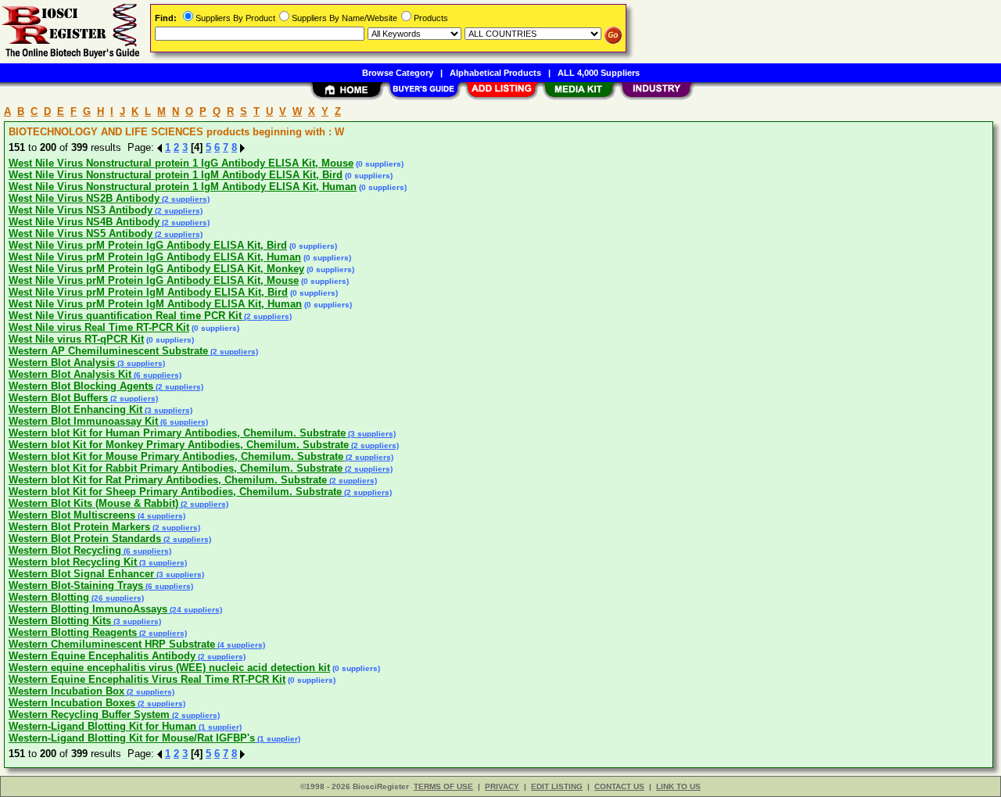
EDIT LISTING (557, 786)
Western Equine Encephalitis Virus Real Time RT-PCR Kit (147, 679)
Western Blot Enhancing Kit (75, 409)
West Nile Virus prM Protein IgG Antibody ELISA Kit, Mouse (154, 280)
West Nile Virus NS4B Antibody (84, 222)
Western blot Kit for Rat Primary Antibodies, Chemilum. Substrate (168, 480)
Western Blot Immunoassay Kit (83, 421)
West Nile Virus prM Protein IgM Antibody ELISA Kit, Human (155, 304)
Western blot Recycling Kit (73, 562)
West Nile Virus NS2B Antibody (84, 198)
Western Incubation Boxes (72, 703)
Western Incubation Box (66, 691)
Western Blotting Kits (60, 620)
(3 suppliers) (140, 363)
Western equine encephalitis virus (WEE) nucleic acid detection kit (169, 667)
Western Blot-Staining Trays (76, 585)
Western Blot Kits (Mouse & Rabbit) (93, 503)
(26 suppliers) (116, 598)
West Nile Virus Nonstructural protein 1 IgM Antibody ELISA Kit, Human (183, 186)
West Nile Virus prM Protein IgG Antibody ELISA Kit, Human (155, 257)
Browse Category (397, 72)
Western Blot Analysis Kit (70, 374)
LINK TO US (678, 786)
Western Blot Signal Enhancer (81, 574)
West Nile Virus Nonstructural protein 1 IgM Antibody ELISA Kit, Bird (176, 175)
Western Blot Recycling (65, 550)
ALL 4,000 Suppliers (599, 72)
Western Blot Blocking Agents (81, 386)
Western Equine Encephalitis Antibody (102, 656)
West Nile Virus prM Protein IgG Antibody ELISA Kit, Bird (148, 245)
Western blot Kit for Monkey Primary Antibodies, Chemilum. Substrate (179, 445)
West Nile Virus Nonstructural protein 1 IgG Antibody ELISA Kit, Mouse (181, 163)
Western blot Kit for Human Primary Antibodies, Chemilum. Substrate (177, 433)
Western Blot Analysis (62, 362)
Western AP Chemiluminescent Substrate (108, 351)
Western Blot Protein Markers (79, 527)
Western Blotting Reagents (73, 632)
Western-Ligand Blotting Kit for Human (102, 726)
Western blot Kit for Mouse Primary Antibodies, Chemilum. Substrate (176, 456)
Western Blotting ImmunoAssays (88, 609)
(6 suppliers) (156, 375)
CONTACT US (619, 786)
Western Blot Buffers (58, 398)
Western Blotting (49, 597)
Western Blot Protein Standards (85, 538)
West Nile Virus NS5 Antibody (80, 233)
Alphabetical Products (495, 72)
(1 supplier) (219, 727)
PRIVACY (502, 786)
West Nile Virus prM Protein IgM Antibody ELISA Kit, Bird (148, 292)
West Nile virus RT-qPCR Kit (76, 339)
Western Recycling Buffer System (89, 714)
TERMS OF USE (443, 786)
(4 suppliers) (160, 516)
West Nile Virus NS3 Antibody (80, 210)
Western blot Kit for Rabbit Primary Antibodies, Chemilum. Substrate (176, 468)
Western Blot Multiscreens (72, 515)
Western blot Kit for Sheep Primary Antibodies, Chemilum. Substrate (175, 491)
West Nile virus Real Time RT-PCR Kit (99, 327)
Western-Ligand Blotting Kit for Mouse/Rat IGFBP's (132, 738)
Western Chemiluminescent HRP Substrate (112, 644)
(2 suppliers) (185, 199)
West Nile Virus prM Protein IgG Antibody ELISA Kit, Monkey (156, 269)
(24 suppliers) (194, 609)
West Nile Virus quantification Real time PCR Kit (125, 315)
